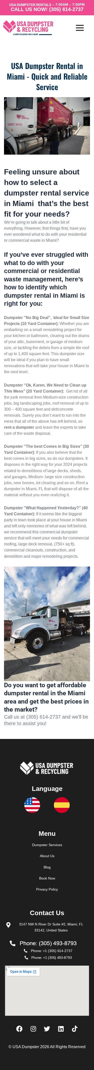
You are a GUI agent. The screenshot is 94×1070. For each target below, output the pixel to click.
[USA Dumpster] (33, 28)
